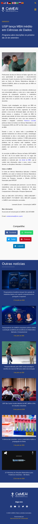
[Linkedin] (11, 506)
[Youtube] (15, 506)
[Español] (22, 3)
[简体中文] (2, 3)
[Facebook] (27, 506)
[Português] (17, 3)
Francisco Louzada (30, 120)
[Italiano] (12, 3)
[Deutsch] (10, 3)
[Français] (7, 3)
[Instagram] (19, 506)
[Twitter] (23, 506)
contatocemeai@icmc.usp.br (14, 216)
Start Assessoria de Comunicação (19, 518)
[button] (35, 9)
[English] (5, 3)
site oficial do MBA (25, 160)
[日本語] (15, 3)
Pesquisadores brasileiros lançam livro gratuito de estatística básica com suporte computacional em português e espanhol (19, 294)
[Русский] (20, 3)
